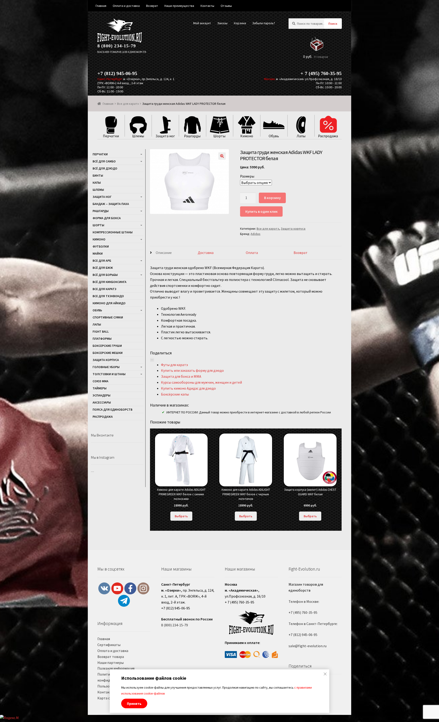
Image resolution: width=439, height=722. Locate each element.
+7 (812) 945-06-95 (117, 73)
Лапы (97, 324)
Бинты (98, 175)
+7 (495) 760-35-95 (303, 612)
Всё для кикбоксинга (109, 282)
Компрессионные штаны (113, 232)
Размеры (247, 176)
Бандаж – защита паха (111, 204)
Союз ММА (100, 381)
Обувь (97, 310)
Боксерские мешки (108, 353)
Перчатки (100, 154)
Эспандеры (101, 395)
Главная (108, 104)
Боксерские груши (107, 346)
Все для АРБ (102, 261)
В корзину (272, 197)
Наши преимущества (179, 6)
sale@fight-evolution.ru (308, 646)
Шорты (98, 225)
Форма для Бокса (107, 218)
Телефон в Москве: (304, 601)
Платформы (102, 339)
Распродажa (103, 417)
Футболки (101, 246)
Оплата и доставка (112, 650)
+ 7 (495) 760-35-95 (321, 73)
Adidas (255, 234)
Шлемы (98, 190)
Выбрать (181, 516)
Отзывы (226, 6)
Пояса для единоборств (112, 409)
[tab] (174, 253)
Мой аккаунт (202, 23)
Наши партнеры (110, 662)
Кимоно (99, 239)
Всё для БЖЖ (103, 268)
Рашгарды (101, 211)
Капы (97, 182)
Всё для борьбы (105, 275)
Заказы (222, 23)
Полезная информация (115, 668)
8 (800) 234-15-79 (116, 45)
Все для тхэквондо (108, 296)
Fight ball (101, 331)
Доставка (206, 252)
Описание (164, 252)
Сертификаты (108, 644)
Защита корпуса (293, 228)
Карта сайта (107, 698)
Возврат (301, 252)
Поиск (332, 24)
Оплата (252, 252)
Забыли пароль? (263, 23)
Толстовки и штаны (109, 374)
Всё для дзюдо (105, 168)
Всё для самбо (104, 161)
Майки (98, 253)
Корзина (240, 23)
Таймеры (100, 388)
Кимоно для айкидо (109, 303)
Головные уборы (106, 367)
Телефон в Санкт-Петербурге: (313, 623)
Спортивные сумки (108, 317)
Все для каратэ (128, 104)
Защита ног (102, 197)
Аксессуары (102, 402)
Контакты (105, 692)
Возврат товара (110, 656)
